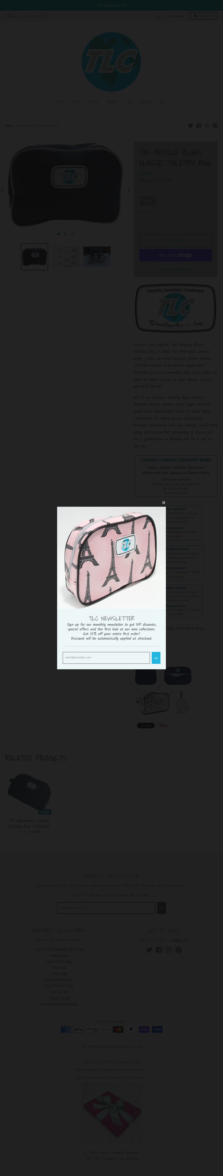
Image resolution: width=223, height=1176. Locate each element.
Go (156, 658)
